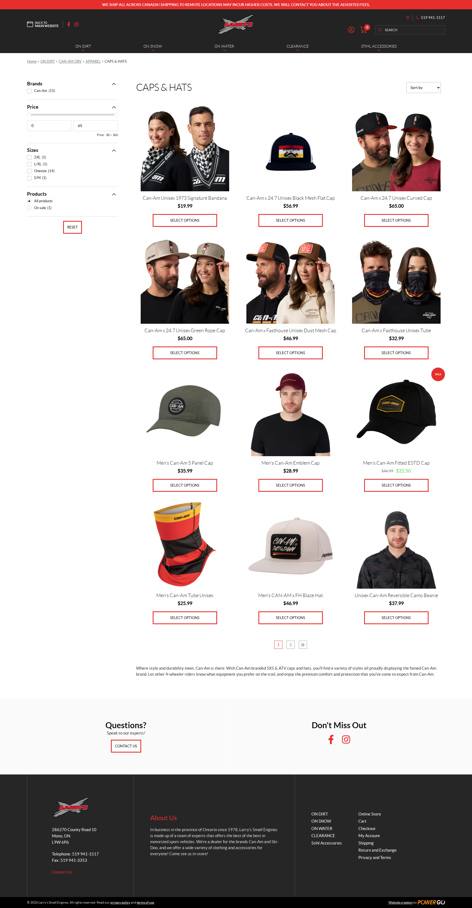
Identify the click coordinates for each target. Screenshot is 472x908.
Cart (362, 821)
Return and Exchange (377, 850)
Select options (184, 220)
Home (32, 61)
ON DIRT (47, 61)
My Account (369, 835)
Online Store (369, 814)
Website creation (400, 902)
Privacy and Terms (374, 857)
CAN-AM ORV (70, 61)
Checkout (367, 828)
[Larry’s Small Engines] (236, 24)
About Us (163, 818)
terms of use (145, 902)
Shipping (366, 843)
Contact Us (126, 746)
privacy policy (120, 902)
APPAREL (93, 61)
